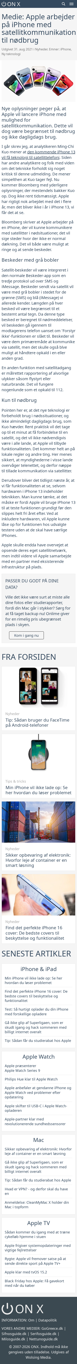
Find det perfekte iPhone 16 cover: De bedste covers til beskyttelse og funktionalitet (35, 933)
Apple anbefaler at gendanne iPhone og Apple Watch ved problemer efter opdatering (38, 1092)
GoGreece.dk (52, 1328)
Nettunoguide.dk (43, 1339)
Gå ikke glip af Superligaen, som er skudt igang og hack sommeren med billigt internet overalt (36, 1027)
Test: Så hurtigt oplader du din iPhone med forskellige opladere (36, 1011)
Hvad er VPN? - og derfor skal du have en (36, 1191)
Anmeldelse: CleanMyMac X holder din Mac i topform (37, 1204)
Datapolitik (47, 1320)
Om (31, 1320)
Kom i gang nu (26, 635)
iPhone (65, 49)
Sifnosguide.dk (14, 1333)
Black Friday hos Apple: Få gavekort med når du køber (34, 1283)
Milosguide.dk (13, 1339)
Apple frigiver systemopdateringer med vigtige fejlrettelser (38, 1247)
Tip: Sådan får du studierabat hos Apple (38, 1040)
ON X (13, 4)
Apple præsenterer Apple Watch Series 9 (22, 1068)
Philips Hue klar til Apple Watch (31, 1079)
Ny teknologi (11, 54)
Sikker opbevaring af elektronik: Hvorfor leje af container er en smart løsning (38, 860)
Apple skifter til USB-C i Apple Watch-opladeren (36, 1108)
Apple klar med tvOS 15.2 (26, 1272)
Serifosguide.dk (43, 1333)
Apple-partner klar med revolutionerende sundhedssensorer (35, 1121)
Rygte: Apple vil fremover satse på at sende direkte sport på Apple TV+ (35, 1261)
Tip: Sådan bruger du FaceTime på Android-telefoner (37, 722)
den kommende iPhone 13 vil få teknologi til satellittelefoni (38, 154)
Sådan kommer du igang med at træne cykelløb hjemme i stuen (37, 1234)
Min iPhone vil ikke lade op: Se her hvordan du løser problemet (38, 789)
